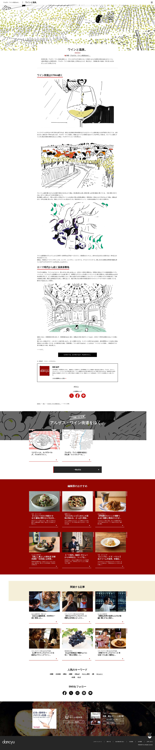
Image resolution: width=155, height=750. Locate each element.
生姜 (73, 677)
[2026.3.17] (77, 601)
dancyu (38, 403)
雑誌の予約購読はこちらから (113, 722)
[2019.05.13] (44, 439)
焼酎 (51, 674)
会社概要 (140, 741)
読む (44, 403)
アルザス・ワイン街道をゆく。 (80, 55)
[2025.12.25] (44, 601)
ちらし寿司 (86, 674)
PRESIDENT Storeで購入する (113, 719)
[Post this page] (71, 396)
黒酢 (70, 674)
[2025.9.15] (44, 638)
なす (79, 677)
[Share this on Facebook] (77, 396)
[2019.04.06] (77, 439)
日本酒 (58, 674)
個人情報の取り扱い (120, 741)
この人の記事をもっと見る (58, 378)
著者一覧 (109, 741)
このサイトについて (97, 741)
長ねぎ (77, 674)
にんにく (100, 674)
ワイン (76, 386)
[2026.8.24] (77, 501)
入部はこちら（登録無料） (73, 722)
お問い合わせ (150, 741)
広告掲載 (131, 741)
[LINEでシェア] (83, 396)
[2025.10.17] (110, 542)
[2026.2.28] (110, 638)
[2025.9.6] (77, 638)
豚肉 (64, 674)
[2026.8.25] (44, 501)
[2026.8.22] (77, 542)
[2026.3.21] (110, 601)
